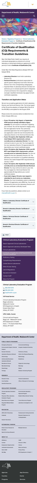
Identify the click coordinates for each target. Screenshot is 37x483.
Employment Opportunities (8, 445)
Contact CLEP (7, 276)
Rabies (20, 368)
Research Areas (5, 378)
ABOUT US (5, 437)
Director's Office (22, 442)
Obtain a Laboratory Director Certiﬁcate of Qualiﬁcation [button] (16, 202)
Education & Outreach (9, 273)
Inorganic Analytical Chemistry (25, 347)
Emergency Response (7, 344)
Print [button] (7, 235)
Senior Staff (4, 449)
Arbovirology (5, 356)
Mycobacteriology (6, 365)
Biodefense (21, 359)
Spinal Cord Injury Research (8, 432)
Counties (4, 476)
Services (22, 479)
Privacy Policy (21, 449)
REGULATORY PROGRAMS (9, 388)
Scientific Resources (6, 383)
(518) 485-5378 (9, 288)
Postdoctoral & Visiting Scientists (26, 412)
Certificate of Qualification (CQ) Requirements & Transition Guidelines (17, 253)
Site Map (4, 452)
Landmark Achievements (7, 447)
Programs (5, 479)
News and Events (22, 447)
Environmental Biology (23, 344)
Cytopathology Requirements (12, 260)
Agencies (4, 472)
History (20, 445)
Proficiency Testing (8, 257)
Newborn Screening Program (25, 370)
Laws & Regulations (9, 270)
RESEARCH (5, 375)
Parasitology (4, 368)
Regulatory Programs (14, 39)
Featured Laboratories (23, 378)
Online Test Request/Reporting (25, 354)
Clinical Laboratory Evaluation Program (18, 240)
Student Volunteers (6, 419)
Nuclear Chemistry (6, 351)
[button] (32, 4)
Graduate (4, 415)
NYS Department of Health (24, 452)
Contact (3, 442)
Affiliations (4, 440)
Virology (4, 370)
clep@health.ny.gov (11, 292)
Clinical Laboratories (9, 250)
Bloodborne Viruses (6, 363)
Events (22, 476)
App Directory (24, 472)
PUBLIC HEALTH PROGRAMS (10, 341)
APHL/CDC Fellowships (7, 412)
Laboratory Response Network (9, 354)
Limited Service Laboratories (11, 263)
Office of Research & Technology (26, 381)
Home (3, 39)
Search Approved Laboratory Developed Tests (17, 246)
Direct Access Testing (9, 266)
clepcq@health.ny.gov (8, 193)
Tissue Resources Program (24, 400)
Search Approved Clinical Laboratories (14, 243)
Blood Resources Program (8, 400)
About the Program (8, 279)
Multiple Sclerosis (22, 427)
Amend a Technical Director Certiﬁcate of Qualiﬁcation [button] (15, 225)
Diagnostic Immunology (24, 363)
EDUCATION (5, 409)
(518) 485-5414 (9, 290)
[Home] (18, 12)
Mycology (20, 365)
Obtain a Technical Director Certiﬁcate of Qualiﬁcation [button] (15, 217)
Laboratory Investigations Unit (25, 402)
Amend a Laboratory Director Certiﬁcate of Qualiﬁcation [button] (16, 209)
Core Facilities (5, 381)
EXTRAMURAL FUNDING (8, 424)
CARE (19, 440)
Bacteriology (21, 356)
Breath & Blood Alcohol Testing (25, 396)
